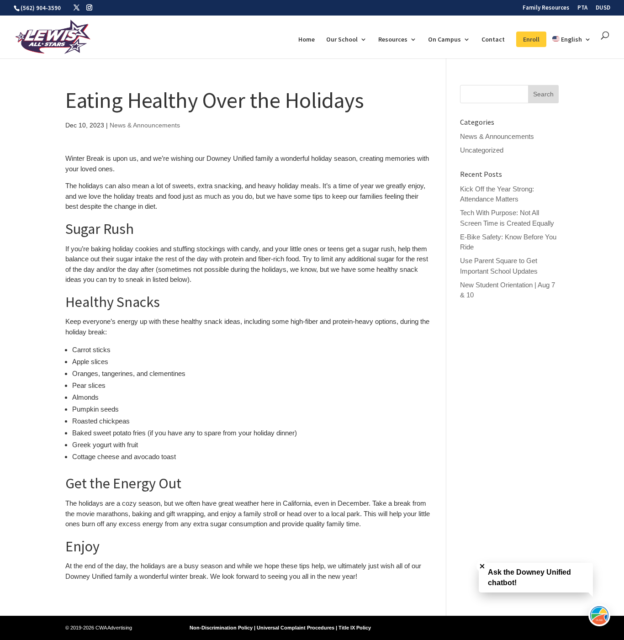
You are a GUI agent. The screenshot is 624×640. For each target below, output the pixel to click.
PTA (582, 8)
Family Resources (546, 8)
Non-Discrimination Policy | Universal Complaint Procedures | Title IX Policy (280, 627)
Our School (342, 39)
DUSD (603, 8)
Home (306, 39)
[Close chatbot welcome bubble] (482, 566)
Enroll (531, 39)
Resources (392, 39)
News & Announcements (145, 125)
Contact (493, 39)
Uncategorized (481, 150)
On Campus (444, 39)
